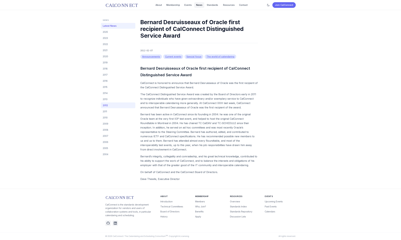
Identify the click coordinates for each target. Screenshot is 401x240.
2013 (105, 99)
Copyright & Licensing (179, 236)
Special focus (193, 56)
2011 (105, 111)
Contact (243, 5)
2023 (105, 38)
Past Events (271, 206)
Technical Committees (171, 206)
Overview (235, 201)
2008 (105, 129)
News (199, 5)
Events (188, 5)
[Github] (108, 223)
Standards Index (238, 206)
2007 (105, 136)
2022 (105, 44)
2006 (105, 142)
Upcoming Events (274, 201)
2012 (105, 105)
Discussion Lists (238, 216)
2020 (105, 56)
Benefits (199, 211)
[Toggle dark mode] (268, 5)
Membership (173, 5)
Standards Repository (241, 211)
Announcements (151, 56)
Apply (198, 216)
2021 (105, 50)
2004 (105, 154)
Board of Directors (170, 211)
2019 (105, 62)
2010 (105, 117)
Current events (173, 56)
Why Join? (200, 206)
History (164, 216)
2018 (105, 68)
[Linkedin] (115, 223)
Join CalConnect (284, 5)
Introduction (166, 201)
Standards (212, 5)
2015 (105, 87)
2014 (105, 93)
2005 (105, 148)
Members (200, 201)
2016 (105, 81)
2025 (105, 32)
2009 (105, 123)
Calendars (270, 211)
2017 (105, 74)
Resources (229, 5)
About (159, 5)
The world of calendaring (220, 56)
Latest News (110, 25)
